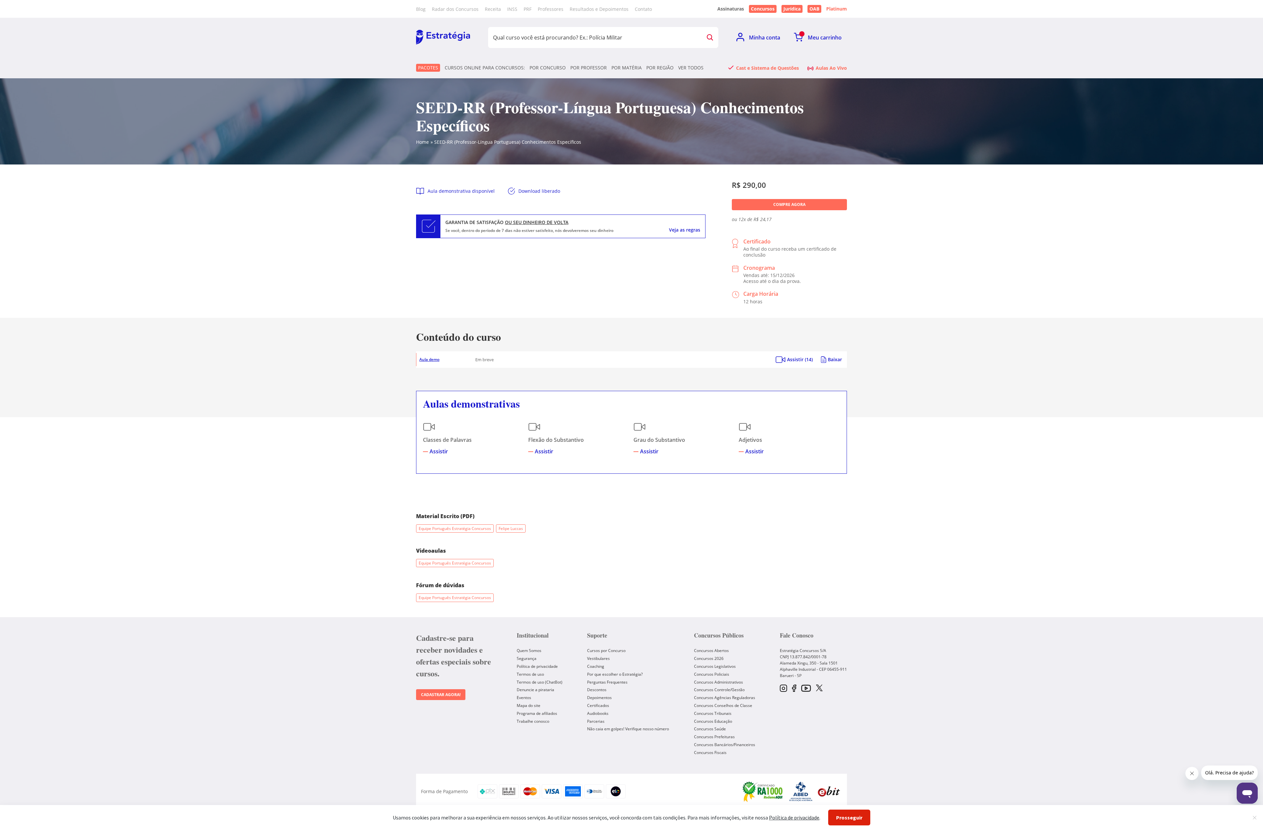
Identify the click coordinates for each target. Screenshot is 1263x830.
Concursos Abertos (711, 650)
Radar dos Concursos (455, 9)
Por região (660, 67)
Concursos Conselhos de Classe (723, 705)
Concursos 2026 (709, 658)
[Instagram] (783, 689)
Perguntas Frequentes (607, 682)
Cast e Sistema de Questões (767, 68)
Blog (421, 9)
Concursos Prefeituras (714, 737)
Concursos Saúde (710, 729)
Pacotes (428, 67)
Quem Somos (529, 650)
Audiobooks (597, 713)
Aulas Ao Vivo (831, 68)
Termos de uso (530, 674)
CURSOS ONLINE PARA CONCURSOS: (485, 67)
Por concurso (548, 67)
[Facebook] (794, 689)
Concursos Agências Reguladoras (724, 697)
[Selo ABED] (800, 791)
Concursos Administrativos (718, 682)
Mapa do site (528, 705)
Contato (643, 9)
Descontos (597, 689)
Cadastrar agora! (440, 694)
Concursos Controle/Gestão (719, 689)
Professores (550, 9)
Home (422, 142)
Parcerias (596, 721)
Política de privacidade (537, 666)
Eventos (524, 697)
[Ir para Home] (443, 37)
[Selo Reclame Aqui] (763, 791)
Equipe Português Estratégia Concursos (455, 528)
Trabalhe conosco (533, 721)
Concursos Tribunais (712, 713)
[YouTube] (806, 689)
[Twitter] (819, 688)
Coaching (595, 666)
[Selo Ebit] (828, 791)
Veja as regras (684, 230)
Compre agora (789, 204)
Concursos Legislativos (715, 666)
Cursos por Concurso (606, 650)
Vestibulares (598, 658)
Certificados (598, 705)
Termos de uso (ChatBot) (539, 682)
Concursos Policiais (711, 674)
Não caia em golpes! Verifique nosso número (628, 729)
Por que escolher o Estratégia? (615, 674)
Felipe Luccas (511, 528)
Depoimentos (599, 697)
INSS (512, 9)
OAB (814, 9)
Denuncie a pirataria (535, 689)
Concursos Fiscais (710, 752)
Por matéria (626, 67)
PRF (528, 9)
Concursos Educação (713, 721)
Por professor (588, 67)
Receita (493, 9)
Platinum (836, 9)
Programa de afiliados (537, 713)
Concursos (763, 9)
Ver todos (691, 67)
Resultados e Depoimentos (599, 9)
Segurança (526, 658)
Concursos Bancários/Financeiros (724, 744)
